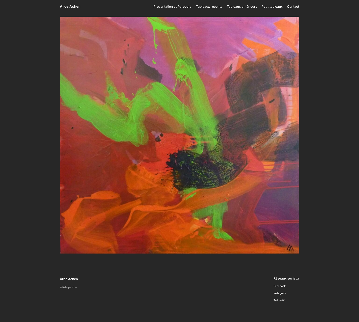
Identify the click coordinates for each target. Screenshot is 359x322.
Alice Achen (70, 6)
